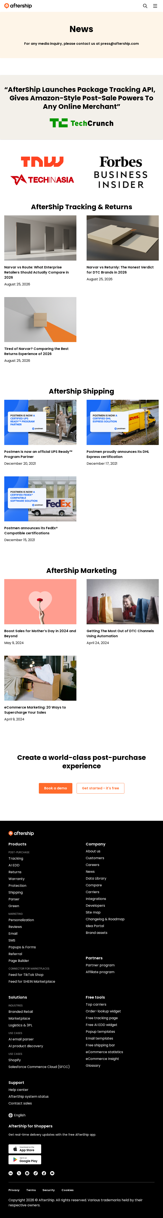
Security (48, 1190)
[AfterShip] (19, 6)
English (19, 1115)
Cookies (67, 1190)
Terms (31, 1190)
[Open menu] (155, 6)
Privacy (14, 1190)
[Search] (145, 6)
